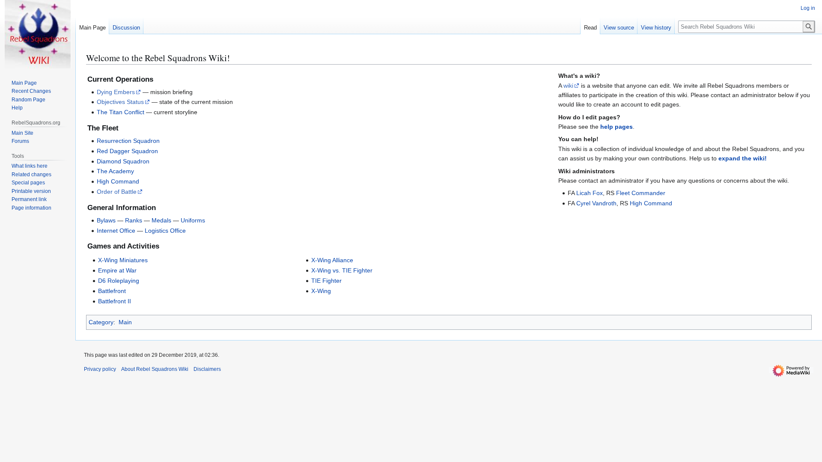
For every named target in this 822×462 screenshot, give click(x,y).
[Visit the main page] (37, 34)
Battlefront (112, 290)
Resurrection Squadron (128, 140)
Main (125, 322)
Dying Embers (116, 92)
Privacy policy (100, 369)
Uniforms (193, 220)
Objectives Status (120, 101)
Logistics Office (165, 230)
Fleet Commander (640, 193)
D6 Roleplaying (118, 280)
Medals (161, 220)
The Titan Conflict (120, 112)
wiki (568, 85)
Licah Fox (589, 193)
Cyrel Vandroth (596, 203)
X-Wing (321, 290)
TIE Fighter (326, 280)
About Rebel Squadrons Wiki (154, 369)
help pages (616, 126)
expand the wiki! (742, 158)
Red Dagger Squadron (127, 151)
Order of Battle (117, 191)
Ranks (133, 220)
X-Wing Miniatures (123, 260)
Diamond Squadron (123, 161)
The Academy (115, 171)
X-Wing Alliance (332, 260)
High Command (118, 181)
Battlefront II (114, 301)
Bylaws (106, 220)
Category (101, 322)
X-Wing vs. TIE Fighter (341, 270)
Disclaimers (207, 369)
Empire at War (117, 270)
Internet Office (116, 230)
